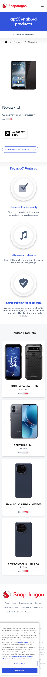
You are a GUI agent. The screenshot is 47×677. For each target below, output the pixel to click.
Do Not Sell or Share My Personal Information (23, 612)
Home (6, 42)
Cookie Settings (19, 664)
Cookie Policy (38, 607)
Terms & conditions (11, 607)
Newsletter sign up (25, 603)
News (14, 603)
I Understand (19, 670)
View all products (25, 34)
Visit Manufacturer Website (17, 149)
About (7, 603)
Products (18, 42)
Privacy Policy (25, 607)
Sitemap (38, 603)
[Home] (14, 5)
